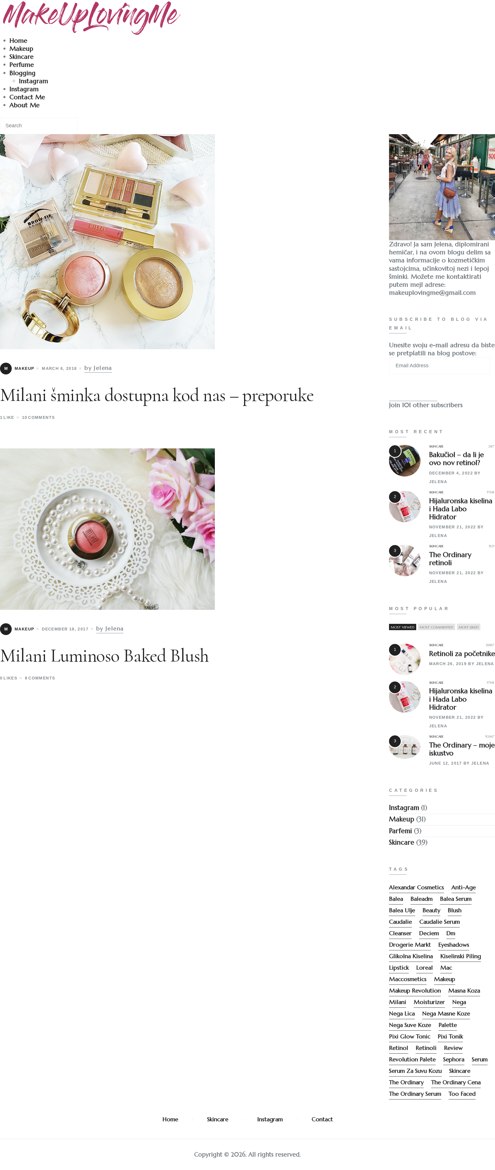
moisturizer (429, 1002)
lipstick (399, 967)
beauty (431, 910)
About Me (24, 105)
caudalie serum (439, 921)
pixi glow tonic (409, 1036)
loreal (424, 967)
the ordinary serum (415, 1093)
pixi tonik (450, 1036)
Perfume (21, 65)
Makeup (21, 48)
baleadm (421, 899)
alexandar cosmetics (416, 887)
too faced (462, 1093)
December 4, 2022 (451, 473)
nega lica (402, 1013)
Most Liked (469, 627)
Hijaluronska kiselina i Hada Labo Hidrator (460, 509)
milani (397, 1002)
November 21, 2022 (452, 527)
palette (448, 1025)
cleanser (400, 933)
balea (396, 899)
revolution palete (412, 1059)
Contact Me (27, 97)
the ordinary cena (456, 1082)
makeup (444, 979)
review (453, 1048)
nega (459, 1002)
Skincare (21, 56)
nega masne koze (446, 1013)
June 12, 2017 (445, 763)
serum (480, 1059)
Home (18, 40)
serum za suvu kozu (415, 1071)
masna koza (464, 990)
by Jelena (98, 368)
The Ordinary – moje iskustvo (462, 749)
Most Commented (436, 627)
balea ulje (402, 910)
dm (450, 933)
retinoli (426, 1048)
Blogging (22, 73)
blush (454, 910)
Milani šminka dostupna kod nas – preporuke (156, 395)
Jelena (438, 481)
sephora (453, 1059)
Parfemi (400, 831)
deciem (429, 933)
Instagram (33, 81)
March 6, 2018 (59, 368)
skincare (459, 1071)
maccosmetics (408, 979)
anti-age (463, 887)
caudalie (400, 921)
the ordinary (406, 1082)
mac (446, 967)
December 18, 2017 (65, 629)
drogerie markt (410, 944)
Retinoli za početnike (462, 653)
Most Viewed (403, 627)
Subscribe (413, 390)
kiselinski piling (460, 956)
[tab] (402, 627)
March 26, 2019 (448, 663)
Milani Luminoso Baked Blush (104, 655)
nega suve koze (410, 1025)
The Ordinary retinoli (450, 558)
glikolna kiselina (411, 956)
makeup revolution (415, 990)
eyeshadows (453, 944)
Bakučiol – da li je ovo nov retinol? (456, 458)
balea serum (456, 899)
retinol (398, 1048)
